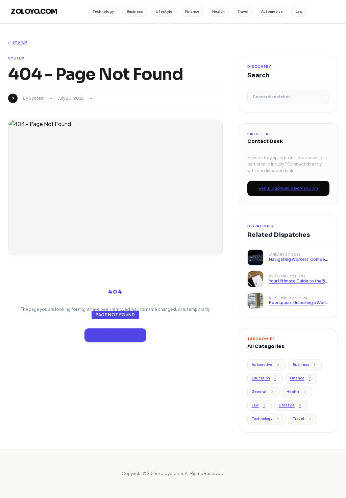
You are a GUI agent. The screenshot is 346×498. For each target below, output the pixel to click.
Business (135, 11)
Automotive (272, 11)
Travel (243, 11)
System (20, 42)
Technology (103, 11)
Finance (192, 11)
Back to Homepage (115, 335)
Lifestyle (164, 11)
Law (299, 11)
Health (218, 11)
